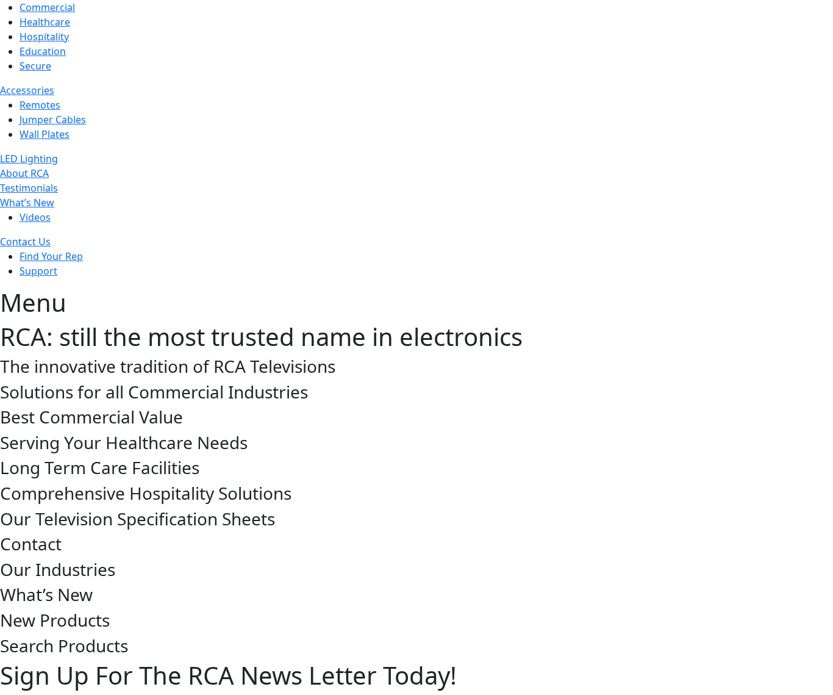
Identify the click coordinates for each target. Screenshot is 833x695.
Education (43, 51)
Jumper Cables (53, 119)
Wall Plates (45, 134)
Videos (35, 217)
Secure (35, 66)
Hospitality (44, 36)
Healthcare (45, 22)
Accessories (27, 90)
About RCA (24, 173)
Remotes (40, 105)
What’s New (27, 202)
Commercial (47, 7)
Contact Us (25, 241)
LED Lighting (29, 158)
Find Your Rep (51, 256)
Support (38, 271)
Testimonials (29, 188)
